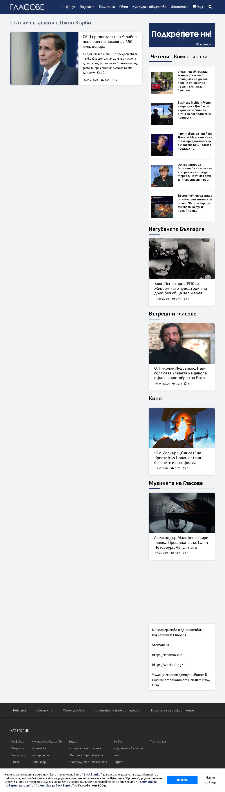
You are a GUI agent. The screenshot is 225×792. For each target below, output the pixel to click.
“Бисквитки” (92, 774)
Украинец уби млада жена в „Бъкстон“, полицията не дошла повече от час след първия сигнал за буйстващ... (193, 81)
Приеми (182, 780)
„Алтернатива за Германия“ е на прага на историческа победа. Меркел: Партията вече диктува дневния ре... (195, 172)
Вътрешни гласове (172, 313)
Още (200, 6)
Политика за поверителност (117, 710)
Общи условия (74, 710)
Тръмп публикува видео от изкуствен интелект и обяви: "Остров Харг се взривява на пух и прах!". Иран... (195, 203)
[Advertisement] (182, 592)
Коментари (39, 762)
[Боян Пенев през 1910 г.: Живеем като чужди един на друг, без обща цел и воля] (182, 258)
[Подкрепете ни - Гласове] (182, 35)
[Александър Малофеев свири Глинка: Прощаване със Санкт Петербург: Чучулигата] (182, 513)
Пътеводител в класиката (88, 762)
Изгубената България (177, 229)
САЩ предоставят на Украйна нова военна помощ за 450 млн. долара (110, 41)
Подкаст (87, 6)
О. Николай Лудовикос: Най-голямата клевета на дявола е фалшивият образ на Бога (180, 373)
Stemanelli (160, 645)
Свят (123, 6)
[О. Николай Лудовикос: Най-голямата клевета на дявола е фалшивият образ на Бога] (182, 343)
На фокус (68, 6)
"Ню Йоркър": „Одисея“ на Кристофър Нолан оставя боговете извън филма (177, 457)
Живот (118, 741)
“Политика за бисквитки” (54, 785)
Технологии (158, 741)
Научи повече (210, 780)
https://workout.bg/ (167, 664)
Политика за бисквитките (172, 710)
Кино (155, 398)
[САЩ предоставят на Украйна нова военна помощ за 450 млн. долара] (44, 58)
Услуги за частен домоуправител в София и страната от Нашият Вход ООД (181, 680)
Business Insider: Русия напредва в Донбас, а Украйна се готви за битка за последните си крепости (195, 110)
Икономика (179, 6)
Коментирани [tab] (190, 56)
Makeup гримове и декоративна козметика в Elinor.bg (177, 632)
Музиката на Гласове (176, 483)
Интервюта (40, 755)
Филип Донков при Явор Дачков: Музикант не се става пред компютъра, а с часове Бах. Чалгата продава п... (195, 141)
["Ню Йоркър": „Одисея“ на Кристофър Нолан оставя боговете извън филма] (182, 428)
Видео (73, 741)
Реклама (19, 710)
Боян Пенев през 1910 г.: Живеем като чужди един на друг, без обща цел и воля (180, 288)
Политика (107, 6)
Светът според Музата (86, 755)
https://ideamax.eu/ (167, 655)
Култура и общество (149, 6)
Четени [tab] (160, 56)
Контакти (44, 710)
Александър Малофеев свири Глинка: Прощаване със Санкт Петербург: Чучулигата (181, 542)
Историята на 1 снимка (85, 748)
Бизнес (118, 762)
